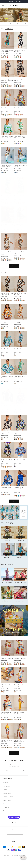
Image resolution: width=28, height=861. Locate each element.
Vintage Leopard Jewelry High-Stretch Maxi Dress (19, 252)
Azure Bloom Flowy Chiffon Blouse (20, 460)
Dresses (6, 557)
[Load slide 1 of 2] (13, 24)
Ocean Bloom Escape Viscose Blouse (7, 377)
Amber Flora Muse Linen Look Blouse (6, 322)
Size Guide (5, 803)
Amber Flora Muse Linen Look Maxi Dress (19, 322)
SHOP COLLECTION (14, 620)
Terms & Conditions (8, 810)
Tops (6, 540)
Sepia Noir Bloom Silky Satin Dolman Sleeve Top (7, 294)
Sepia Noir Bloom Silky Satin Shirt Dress (20, 294)
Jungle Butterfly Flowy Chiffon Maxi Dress (19, 225)
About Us (5, 782)
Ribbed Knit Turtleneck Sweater (6, 406)
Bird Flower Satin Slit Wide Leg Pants (7, 460)
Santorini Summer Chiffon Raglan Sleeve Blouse (6, 713)
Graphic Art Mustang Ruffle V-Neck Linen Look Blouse (7, 137)
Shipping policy (22, 855)
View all (14, 265)
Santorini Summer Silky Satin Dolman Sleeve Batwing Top (7, 658)
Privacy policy (7, 855)
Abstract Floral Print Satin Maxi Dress (19, 51)
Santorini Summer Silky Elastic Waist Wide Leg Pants (20, 658)
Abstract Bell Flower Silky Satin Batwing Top (6, 196)
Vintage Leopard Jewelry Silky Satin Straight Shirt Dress (6, 253)
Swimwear (20, 557)
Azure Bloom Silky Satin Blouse (6, 488)
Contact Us (5, 789)
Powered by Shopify (13, 852)
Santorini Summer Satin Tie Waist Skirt (7, 741)
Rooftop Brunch (6, 601)
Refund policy (22, 852)
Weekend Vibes (19, 601)
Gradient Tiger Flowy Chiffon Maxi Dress (20, 166)
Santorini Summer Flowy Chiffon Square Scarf (19, 685)
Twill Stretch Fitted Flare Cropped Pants (19, 713)
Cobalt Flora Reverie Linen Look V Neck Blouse (19, 406)
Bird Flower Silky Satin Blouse (19, 433)
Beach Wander (6, 582)
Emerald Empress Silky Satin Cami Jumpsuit (7, 225)
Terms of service (14, 855)
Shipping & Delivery (8, 796)
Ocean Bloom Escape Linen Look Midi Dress (19, 349)
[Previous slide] (10, 23)
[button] (3, 5)
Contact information (15, 857)
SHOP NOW (14, 512)
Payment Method (7, 793)
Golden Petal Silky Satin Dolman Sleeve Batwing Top (7, 79)
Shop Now (14, 15)
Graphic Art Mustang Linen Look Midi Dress (20, 377)
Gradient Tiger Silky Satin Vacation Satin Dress (6, 166)
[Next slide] (17, 23)
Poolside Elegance (20, 582)
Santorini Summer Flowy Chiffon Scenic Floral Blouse (20, 108)
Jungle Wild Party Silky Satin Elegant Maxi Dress (7, 51)
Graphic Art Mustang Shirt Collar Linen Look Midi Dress (20, 137)
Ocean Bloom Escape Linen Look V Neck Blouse (6, 349)
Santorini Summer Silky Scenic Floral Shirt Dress (6, 108)
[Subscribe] (23, 770)
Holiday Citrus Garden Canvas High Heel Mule (7, 685)
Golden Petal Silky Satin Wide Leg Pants (20, 79)
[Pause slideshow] (26, 23)
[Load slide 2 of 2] (15, 24)
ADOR (7, 852)
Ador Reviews (6, 786)
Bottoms (19, 540)
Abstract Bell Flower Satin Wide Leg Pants (19, 196)
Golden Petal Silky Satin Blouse (6, 433)
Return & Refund (7, 800)
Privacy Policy (6, 807)
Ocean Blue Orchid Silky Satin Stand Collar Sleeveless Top (20, 489)
